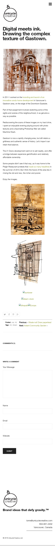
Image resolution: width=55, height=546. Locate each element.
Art (11, 325)
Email (5, 420)
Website (6, 436)
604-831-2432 (45, 524)
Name (5, 405)
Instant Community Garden (35, 325)
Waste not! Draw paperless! (40, 322)
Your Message (8, 367)
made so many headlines (39, 166)
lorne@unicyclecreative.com (39, 520)
